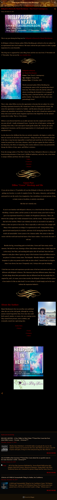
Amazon (29, 166)
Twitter (29, 330)
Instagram (29, 333)
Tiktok (29, 335)
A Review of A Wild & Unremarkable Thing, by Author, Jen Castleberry (22, 477)
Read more (51, 453)
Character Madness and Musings (25, 2)
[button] (55, 9)
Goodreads (29, 161)
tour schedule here (25, 55)
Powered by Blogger (29, 497)
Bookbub (28, 164)
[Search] (55, 3)
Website (19, 328)
